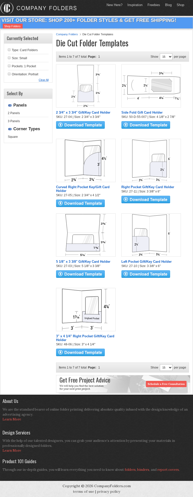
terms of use (83, 491)
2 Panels (14, 113)
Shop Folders (12, 26)
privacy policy (108, 491)
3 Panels (14, 121)
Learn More (12, 419)
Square (13, 137)
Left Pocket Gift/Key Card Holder (146, 261)
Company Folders (67, 34)
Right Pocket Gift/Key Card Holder (147, 187)
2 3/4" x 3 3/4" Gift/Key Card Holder (83, 112)
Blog (168, 5)
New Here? (114, 5)
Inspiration (134, 5)
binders (143, 470)
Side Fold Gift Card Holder (142, 112)
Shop (179, 5)
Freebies (152, 5)
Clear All (44, 79)
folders (130, 470)
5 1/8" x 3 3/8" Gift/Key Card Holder (83, 261)
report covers (168, 470)
